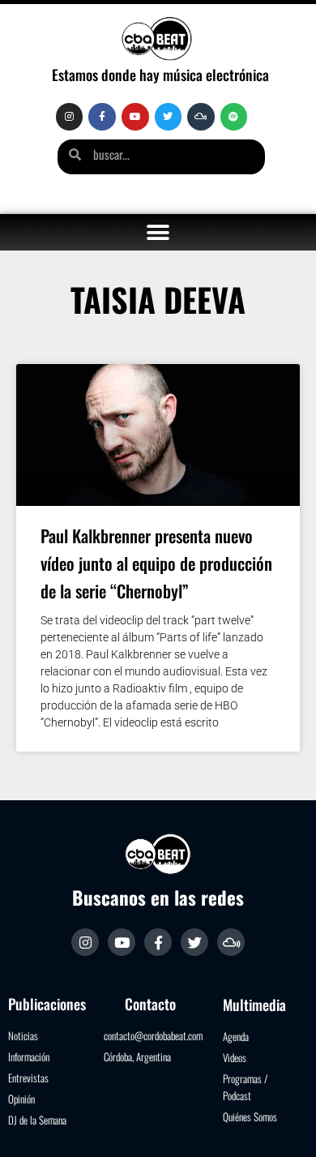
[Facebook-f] (102, 117)
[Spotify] (234, 117)
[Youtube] (135, 117)
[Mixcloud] (201, 117)
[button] (158, 232)
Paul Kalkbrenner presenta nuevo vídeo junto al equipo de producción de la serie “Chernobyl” (156, 563)
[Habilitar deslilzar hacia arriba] (284, 1124)
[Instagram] (69, 117)
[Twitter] (168, 117)
